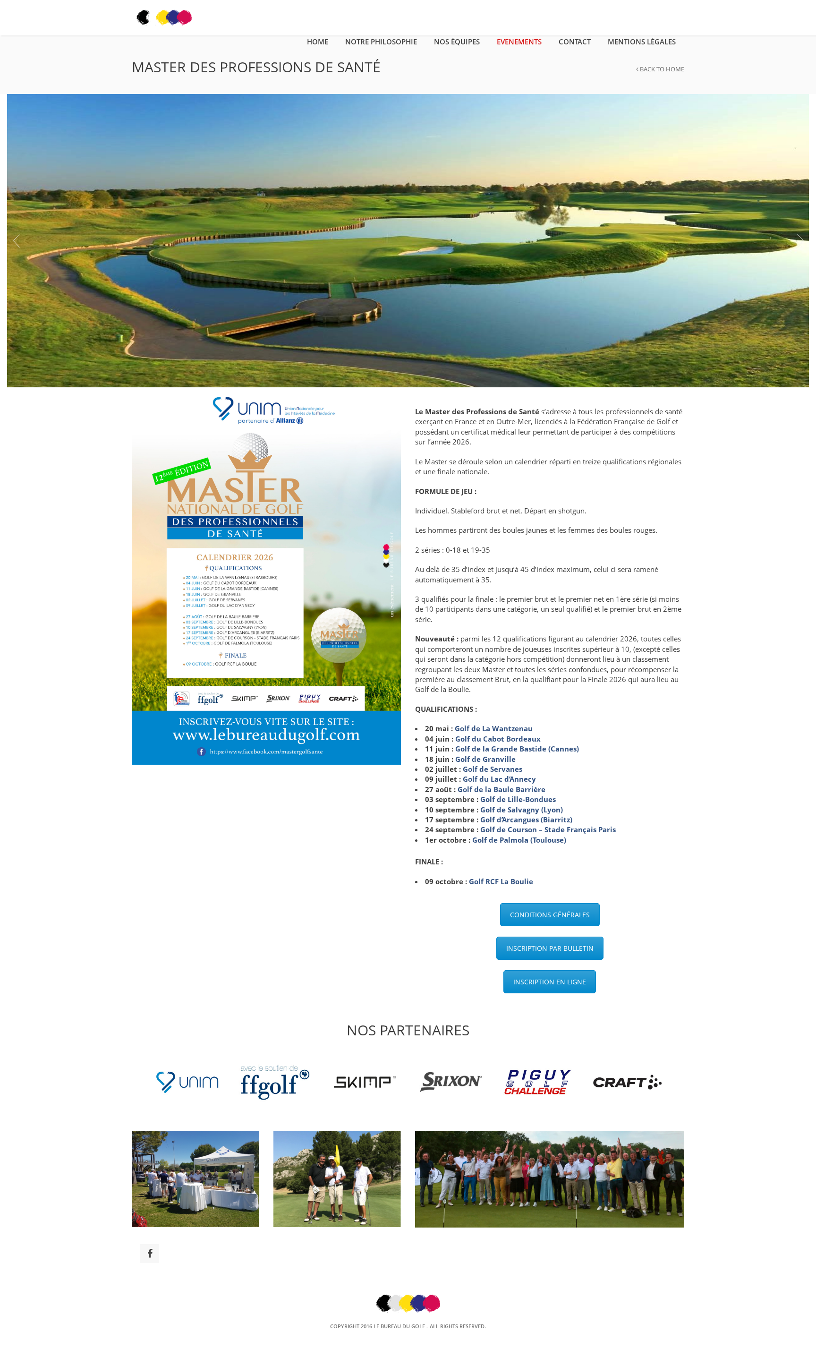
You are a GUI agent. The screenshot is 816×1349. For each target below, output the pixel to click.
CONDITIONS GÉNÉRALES (550, 914)
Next (800, 240)
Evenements (519, 41)
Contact (575, 41)
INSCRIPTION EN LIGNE (549, 981)
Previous (16, 240)
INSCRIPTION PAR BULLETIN (550, 948)
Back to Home (661, 69)
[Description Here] (408, 239)
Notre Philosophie (381, 41)
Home (317, 41)
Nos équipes (457, 41)
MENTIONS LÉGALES (642, 41)
